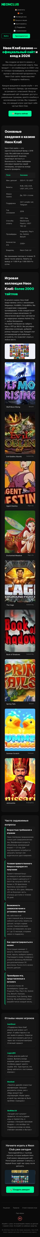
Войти (6, 36)
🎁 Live (20, 13)
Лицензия (6, 1208)
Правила (16, 1208)
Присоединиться (21, 36)
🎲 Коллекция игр (20, 17)
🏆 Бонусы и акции (20, 20)
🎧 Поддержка (20, 27)
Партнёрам (20, 1213)
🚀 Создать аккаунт (20, 1189)
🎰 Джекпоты (20, 10)
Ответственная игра (29, 1208)
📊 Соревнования (20, 31)
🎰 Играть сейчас (20, 113)
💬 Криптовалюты (20, 24)
